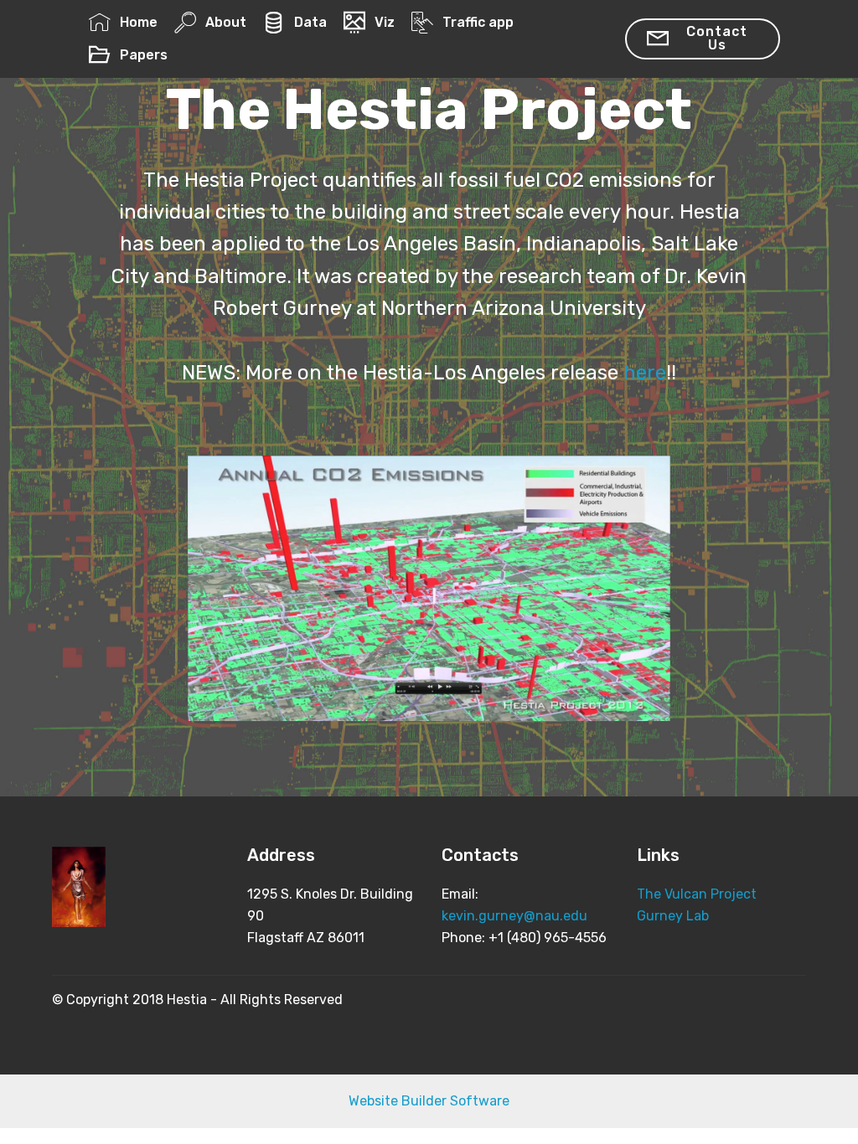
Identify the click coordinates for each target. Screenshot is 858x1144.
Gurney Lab (673, 916)
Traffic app (477, 22)
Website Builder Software (429, 1101)
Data (310, 22)
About (225, 22)
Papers (143, 55)
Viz (384, 22)
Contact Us (716, 38)
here (644, 372)
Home (138, 22)
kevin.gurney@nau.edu (514, 916)
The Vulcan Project (697, 894)
